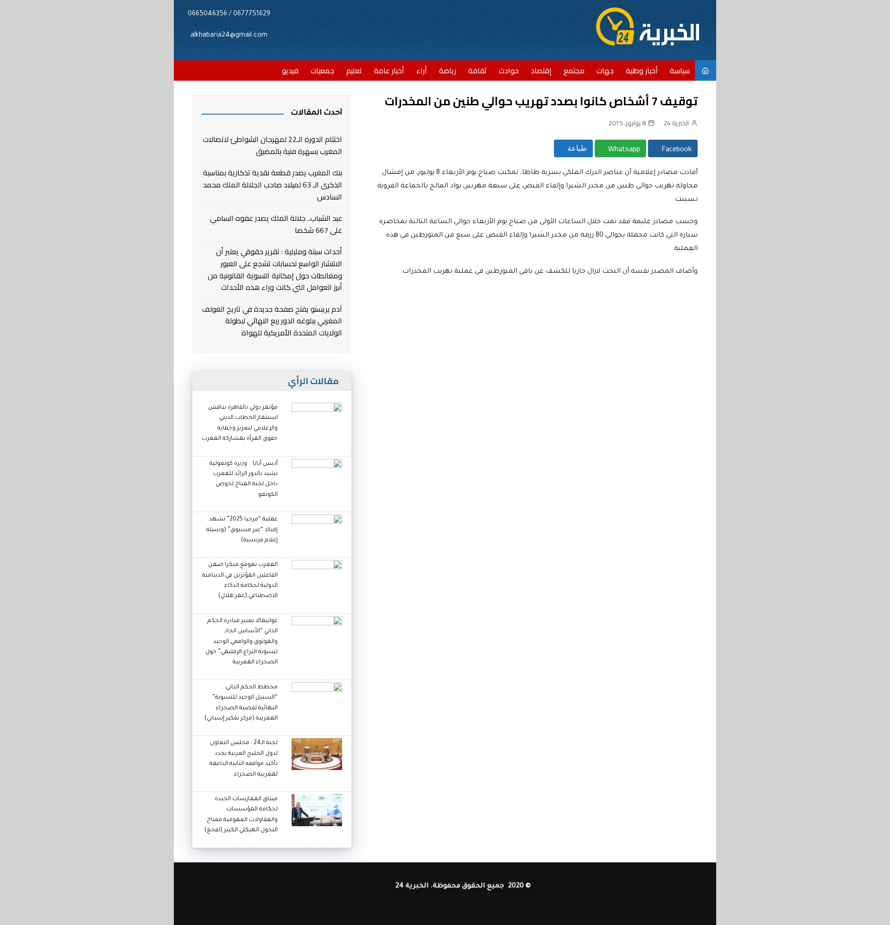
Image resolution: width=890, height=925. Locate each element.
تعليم (354, 70)
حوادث (509, 70)
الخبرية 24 (676, 123)
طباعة (576, 148)
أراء (421, 70)
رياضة (447, 70)
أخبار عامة (389, 70)
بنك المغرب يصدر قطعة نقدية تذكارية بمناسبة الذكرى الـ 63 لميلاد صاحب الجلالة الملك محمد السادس (272, 185)
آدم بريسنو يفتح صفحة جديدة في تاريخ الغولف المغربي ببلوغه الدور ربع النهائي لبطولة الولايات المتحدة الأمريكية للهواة (272, 321)
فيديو (290, 70)
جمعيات (322, 70)
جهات (605, 70)
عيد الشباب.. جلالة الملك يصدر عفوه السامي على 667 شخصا (276, 224)
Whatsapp (623, 148)
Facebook (676, 148)
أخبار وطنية (642, 70)
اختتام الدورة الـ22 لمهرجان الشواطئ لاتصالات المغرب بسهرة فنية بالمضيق (272, 145)
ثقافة (477, 70)
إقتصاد (541, 70)
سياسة (680, 70)
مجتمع (574, 70)
